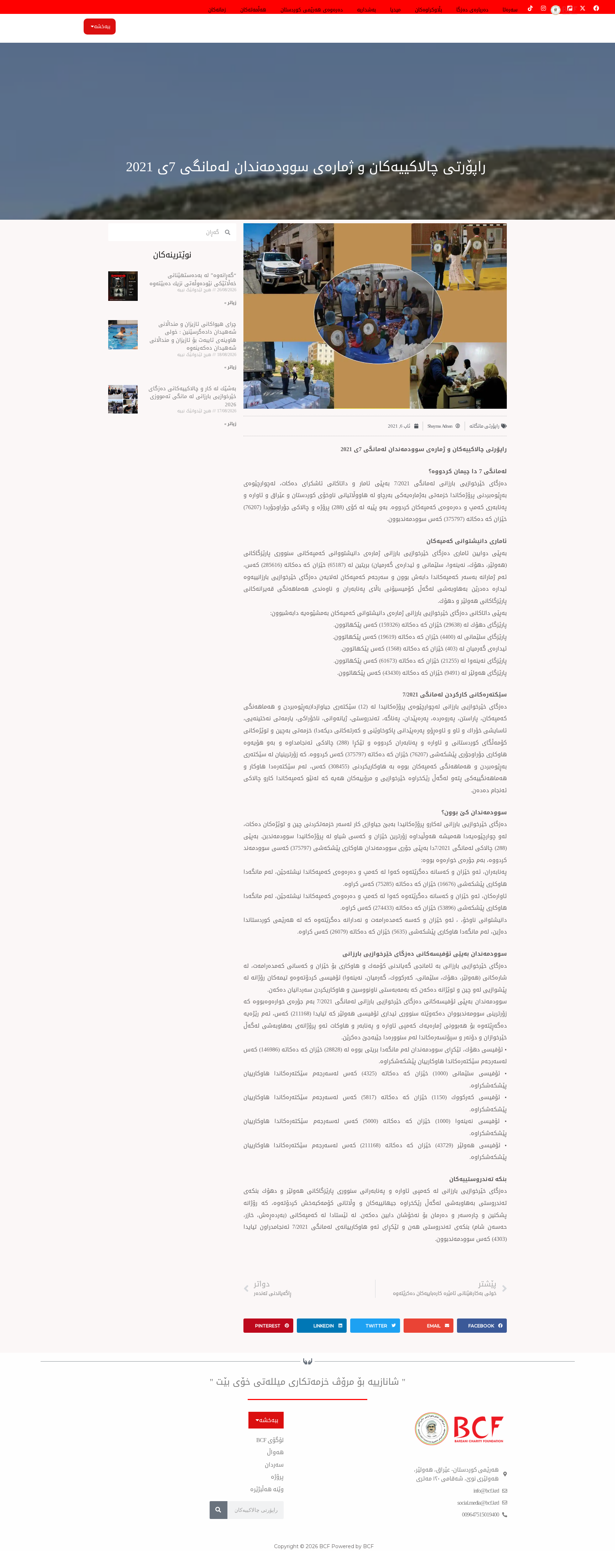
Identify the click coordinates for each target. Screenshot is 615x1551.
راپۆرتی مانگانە (484, 426)
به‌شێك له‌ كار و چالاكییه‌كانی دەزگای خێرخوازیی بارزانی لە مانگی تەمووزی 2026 (192, 396)
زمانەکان (217, 10)
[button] (482, 1325)
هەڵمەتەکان (253, 10)
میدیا (395, 10)
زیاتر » (230, 303)
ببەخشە (102, 26)
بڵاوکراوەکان (428, 10)
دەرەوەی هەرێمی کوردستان (311, 10)
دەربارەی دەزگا (472, 10)
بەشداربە (366, 10)
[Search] (218, 1510)
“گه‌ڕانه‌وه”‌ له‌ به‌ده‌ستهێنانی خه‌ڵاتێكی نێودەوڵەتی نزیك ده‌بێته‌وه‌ (192, 279)
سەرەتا (510, 10)
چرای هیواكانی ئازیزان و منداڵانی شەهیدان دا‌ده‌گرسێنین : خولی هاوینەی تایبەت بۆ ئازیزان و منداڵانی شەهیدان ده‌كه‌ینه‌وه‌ (192, 336)
